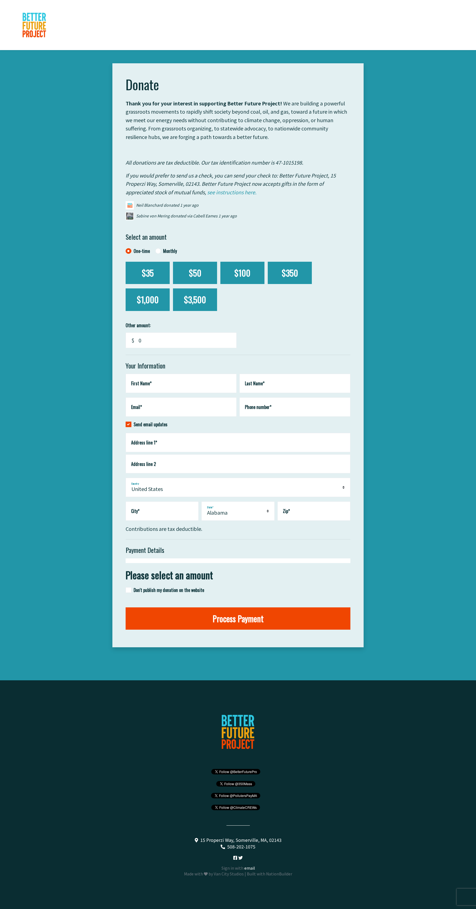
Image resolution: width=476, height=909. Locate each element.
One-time (142, 251)
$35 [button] (148, 273)
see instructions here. (231, 192)
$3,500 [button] (195, 299)
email (249, 868)
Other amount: (138, 325)
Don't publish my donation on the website (169, 590)
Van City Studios (229, 874)
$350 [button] (290, 273)
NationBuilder (279, 874)
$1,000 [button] (148, 299)
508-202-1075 (241, 846)
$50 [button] (195, 273)
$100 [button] (242, 273)
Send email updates (150, 424)
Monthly (170, 251)
